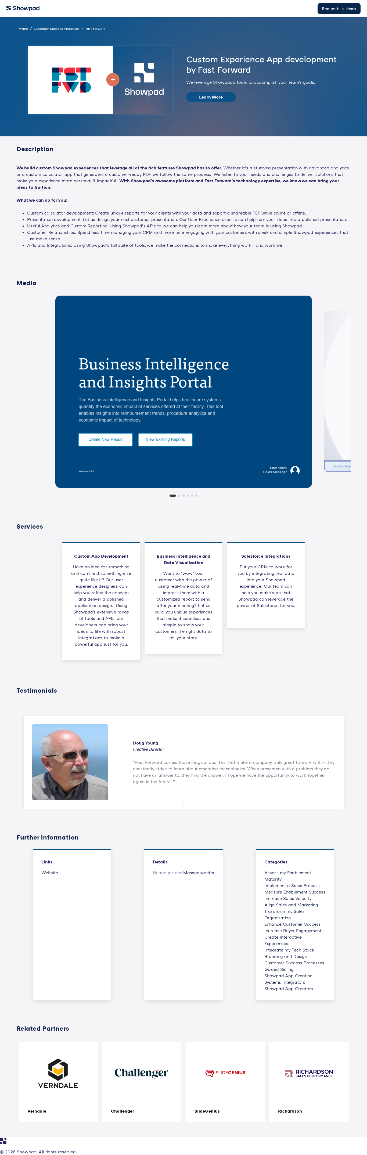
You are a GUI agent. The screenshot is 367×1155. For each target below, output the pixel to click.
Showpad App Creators (288, 988)
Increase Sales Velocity (288, 898)
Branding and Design (285, 956)
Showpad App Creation (288, 975)
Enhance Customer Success (292, 924)
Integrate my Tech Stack (289, 950)
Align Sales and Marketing (291, 904)
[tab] (173, 496)
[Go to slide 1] (183, 805)
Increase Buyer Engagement (292, 930)
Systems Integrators (284, 982)
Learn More (211, 97)
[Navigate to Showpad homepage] (22, 8)
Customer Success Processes (294, 962)
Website (49, 872)
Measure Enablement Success (294, 892)
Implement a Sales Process (292, 885)
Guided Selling (279, 969)
